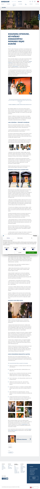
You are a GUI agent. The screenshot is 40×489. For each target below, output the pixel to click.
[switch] (15, 249)
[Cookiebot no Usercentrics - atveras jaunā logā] (33, 235)
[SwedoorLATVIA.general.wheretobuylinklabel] (35, 1)
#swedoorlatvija (24, 424)
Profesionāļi (20, 1)
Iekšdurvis (3, 466)
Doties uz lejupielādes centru (34, 478)
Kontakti (22, 465)
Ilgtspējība (22, 468)
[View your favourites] (32, 1)
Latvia (32, 487)
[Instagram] (5, 479)
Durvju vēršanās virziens (16, 468)
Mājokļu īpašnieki (14, 1)
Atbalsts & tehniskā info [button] (14, 5)
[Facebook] (3, 479)
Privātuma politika (23, 471)
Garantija (22, 470)
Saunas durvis (3, 467)
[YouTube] (7, 479)
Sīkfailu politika (22, 472)
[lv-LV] (38, 1)
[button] (30, 93)
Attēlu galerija (10, 467)
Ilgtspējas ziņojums (23, 467)
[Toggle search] (30, 1)
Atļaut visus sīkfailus (31, 252)
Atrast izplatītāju (23, 466)
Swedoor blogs (10, 468)
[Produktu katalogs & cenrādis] (39, 19)
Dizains (10, 447)
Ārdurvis (3, 465)
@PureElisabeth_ (15, 66)
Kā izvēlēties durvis (16, 471)
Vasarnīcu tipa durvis (3, 469)
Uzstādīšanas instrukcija (16, 470)
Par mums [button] (26, 4)
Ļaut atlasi (19, 252)
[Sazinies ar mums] (39, 17)
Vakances (22, 469)
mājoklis (10, 452)
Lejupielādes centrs (16, 472)
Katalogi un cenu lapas (10, 466)
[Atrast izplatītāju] (39, 15)
